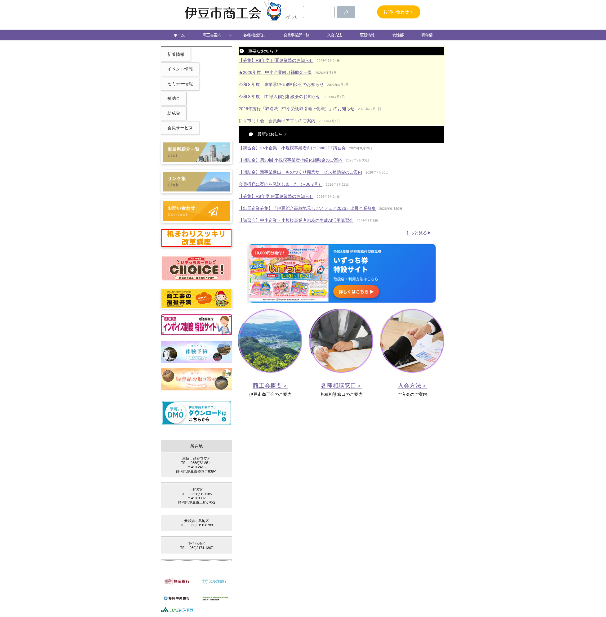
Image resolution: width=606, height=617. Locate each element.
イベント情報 (180, 69)
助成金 (173, 113)
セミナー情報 (180, 83)
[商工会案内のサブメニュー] (230, 34)
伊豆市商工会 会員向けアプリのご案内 (277, 120)
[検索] (346, 12)
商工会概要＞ (270, 385)
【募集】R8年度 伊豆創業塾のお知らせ (276, 60)
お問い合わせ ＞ (398, 11)
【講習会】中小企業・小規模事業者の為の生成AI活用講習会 (296, 220)
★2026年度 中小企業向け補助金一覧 (275, 72)
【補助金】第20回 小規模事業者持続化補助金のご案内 (291, 160)
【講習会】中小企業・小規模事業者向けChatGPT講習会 (292, 148)
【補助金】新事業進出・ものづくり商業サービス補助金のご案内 (300, 172)
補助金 (173, 98)
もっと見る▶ (418, 233)
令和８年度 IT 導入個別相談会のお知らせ (279, 96)
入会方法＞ (412, 385)
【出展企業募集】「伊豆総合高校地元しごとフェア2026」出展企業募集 (307, 208)
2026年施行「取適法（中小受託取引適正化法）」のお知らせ (297, 108)
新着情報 (175, 54)
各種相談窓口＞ (341, 385)
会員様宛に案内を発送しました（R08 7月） (280, 184)
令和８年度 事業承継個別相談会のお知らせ (281, 84)
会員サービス (180, 127)
